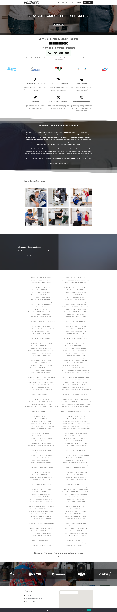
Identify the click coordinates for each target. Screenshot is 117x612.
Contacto (79, 2)
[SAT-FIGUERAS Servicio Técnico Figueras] (31, 2)
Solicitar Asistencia (88, 2)
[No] (115, 610)
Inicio (58, 2)
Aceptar (89, 610)
